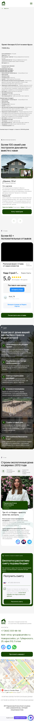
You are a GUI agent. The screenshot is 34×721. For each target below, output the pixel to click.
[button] (17, 211)
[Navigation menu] (31, 3)
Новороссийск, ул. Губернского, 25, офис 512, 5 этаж (17, 640)
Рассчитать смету (17, 601)
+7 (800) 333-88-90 (11, 630)
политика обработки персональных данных (17, 697)
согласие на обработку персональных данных (17, 700)
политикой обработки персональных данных (16, 594)
